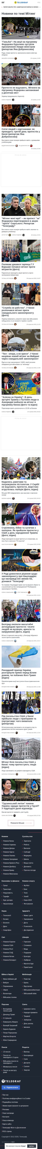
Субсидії (27, 852)
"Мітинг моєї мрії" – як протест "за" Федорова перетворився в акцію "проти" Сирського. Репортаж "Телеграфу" (21, 222)
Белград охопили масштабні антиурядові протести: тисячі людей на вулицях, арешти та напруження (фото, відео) (18, 628)
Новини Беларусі (9, 960)
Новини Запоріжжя (10, 859)
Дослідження (29, 930)
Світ (3, 937)
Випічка (27, 1052)
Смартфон (7, 930)
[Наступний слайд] (40, 7)
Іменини (27, 1027)
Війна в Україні (8, 974)
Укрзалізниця (8, 904)
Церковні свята (29, 1009)
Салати (26, 1066)
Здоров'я (26, 911)
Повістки (27, 979)
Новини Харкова (9, 845)
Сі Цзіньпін (7, 1018)
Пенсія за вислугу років (10, 1071)
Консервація (28, 1055)
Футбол (26, 885)
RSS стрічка (7, 1131)
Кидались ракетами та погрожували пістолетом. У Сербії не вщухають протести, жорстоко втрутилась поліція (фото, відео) (20, 486)
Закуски (27, 1070)
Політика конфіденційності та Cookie (16, 1098)
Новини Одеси (8, 852)
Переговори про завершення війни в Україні (20, 7)
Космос (6, 919)
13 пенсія (6, 1052)
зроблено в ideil (8, 1142)
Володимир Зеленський (7, 1010)
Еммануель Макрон (10, 1022)
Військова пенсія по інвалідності (10, 1062)
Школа (26, 859)
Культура (27, 956)
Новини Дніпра (9, 848)
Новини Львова (9, 855)
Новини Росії (8, 949)
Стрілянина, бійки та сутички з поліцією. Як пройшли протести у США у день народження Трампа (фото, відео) (20, 532)
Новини (5, 836)
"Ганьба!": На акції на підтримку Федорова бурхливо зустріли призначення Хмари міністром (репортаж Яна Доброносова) (19, 46)
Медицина (28, 855)
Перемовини (8, 986)
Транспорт (7, 889)
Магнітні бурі (28, 964)
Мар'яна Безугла (9, 1036)
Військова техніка (10, 997)
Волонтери (7, 993)
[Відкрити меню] (3, 2)
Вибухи (6, 983)
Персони (5, 1004)
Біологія (6, 923)
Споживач (28, 945)
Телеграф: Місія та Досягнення (14, 1128)
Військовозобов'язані (32, 990)
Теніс (26, 893)
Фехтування (28, 904)
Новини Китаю (8, 956)
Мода (26, 949)
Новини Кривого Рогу (11, 863)
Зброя (5, 990)
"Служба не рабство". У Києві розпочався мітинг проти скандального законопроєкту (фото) (18, 312)
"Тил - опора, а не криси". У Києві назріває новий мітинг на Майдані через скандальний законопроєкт (20, 356)
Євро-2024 (28, 900)
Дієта (26, 923)
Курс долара (8, 900)
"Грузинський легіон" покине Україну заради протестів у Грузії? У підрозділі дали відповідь (20, 806)
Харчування (28, 919)
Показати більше (17, 823)
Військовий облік (30, 993)
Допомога (27, 866)
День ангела (28, 1023)
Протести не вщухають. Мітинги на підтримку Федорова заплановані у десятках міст (21, 90)
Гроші (5, 885)
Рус (39, 2)
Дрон (5, 926)
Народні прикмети (30, 1012)
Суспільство (27, 836)
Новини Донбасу (9, 866)
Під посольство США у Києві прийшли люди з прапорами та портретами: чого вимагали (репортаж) (19, 720)
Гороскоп (27, 942)
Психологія (28, 926)
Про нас (5, 1095)
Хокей (26, 896)
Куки (23, 1146)
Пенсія (4, 1047)
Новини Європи (9, 942)
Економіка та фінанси (10, 881)
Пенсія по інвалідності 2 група (10, 1056)
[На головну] (21, 2)
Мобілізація (27, 974)
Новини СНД (8, 953)
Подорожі (27, 953)
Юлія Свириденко (10, 1040)
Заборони (27, 1020)
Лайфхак (27, 960)
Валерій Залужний (10, 1025)
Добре (31, 1146)
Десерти (27, 1063)
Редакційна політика (10, 1102)
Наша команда (8, 1120)
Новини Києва (8, 841)
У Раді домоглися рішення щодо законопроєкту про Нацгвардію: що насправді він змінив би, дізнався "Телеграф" (19, 578)
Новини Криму (8, 870)
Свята (24, 1004)
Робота (26, 845)
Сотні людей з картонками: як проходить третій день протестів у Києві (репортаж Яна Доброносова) (21, 133)
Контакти (5, 1117)
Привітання (28, 967)
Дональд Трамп (9, 1014)
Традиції (27, 1016)
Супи (26, 1059)
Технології (7, 915)
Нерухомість (8, 893)
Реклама (5, 1109)
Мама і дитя (28, 915)
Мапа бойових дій (10, 979)
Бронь (26, 983)
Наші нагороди (8, 1113)
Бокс (25, 889)
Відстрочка (28, 986)
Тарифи (6, 896)
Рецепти (25, 1047)
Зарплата (27, 841)
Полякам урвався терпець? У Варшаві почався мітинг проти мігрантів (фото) (18, 267)
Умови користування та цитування (15, 1106)
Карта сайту (6, 1124)
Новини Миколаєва (10, 874)
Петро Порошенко (10, 1033)
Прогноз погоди (30, 870)
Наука (4, 911)
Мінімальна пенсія (10, 1067)
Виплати (27, 848)
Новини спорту (28, 881)
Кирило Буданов (9, 1029)
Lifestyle (25, 937)
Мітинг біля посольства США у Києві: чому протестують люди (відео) (19, 764)
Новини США (8, 945)
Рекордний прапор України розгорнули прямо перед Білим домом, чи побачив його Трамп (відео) (19, 674)
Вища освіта (28, 863)
